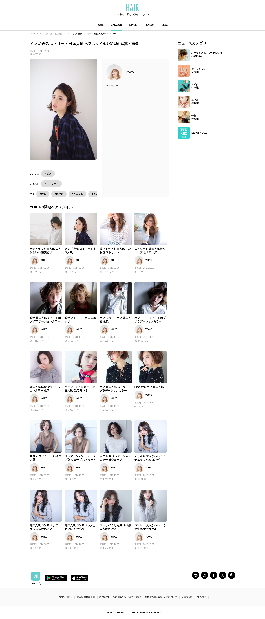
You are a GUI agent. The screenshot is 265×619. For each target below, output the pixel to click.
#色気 (43, 194)
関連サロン (187, 597)
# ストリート (51, 183)
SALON (150, 25)
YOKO (130, 72)
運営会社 (202, 597)
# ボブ (48, 173)
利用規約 (104, 597)
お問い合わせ (66, 597)
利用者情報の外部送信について (161, 597)
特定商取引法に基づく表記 (127, 597)
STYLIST (134, 25)
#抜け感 (59, 194)
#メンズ (96, 194)
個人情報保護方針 (86, 597)
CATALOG (116, 25)
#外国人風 (77, 194)
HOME (100, 25)
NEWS (165, 25)
